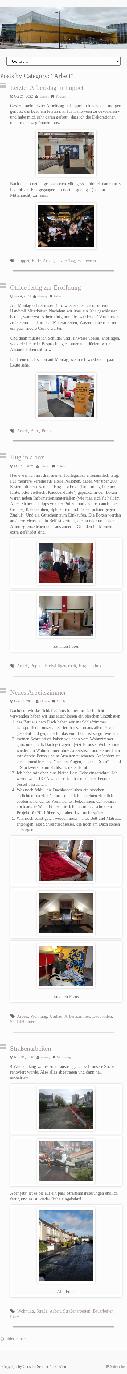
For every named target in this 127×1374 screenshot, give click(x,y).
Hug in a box (27, 457)
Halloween (86, 260)
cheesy (44, 96)
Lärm (15, 1317)
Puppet (61, 96)
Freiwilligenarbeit (60, 666)
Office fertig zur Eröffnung (45, 287)
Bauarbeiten (103, 1311)
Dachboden (102, 1016)
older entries (16, 1339)
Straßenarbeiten (30, 1048)
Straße (41, 1311)
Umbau (56, 1016)
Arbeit (48, 260)
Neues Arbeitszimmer (38, 692)
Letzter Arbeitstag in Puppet (47, 87)
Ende (36, 260)
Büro (35, 431)
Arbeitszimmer (77, 1016)
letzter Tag (65, 260)
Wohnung (39, 1016)
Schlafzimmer (22, 1022)
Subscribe (117, 1366)
